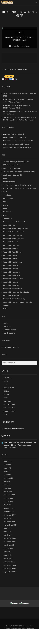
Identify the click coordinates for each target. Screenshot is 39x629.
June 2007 (7, 528)
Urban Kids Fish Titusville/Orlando (16, 292)
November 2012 (9, 495)
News (5, 215)
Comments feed (10, 330)
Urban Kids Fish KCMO (22, 148)
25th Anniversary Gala (11, 165)
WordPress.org (9, 333)
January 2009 (9, 512)
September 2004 (10, 572)
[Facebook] (16, 603)
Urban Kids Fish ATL (10, 249)
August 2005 (8, 548)
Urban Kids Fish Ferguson (12, 262)
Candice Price (21, 137)
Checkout (7, 195)
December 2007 (10, 522)
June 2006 (7, 532)
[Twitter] (25, 603)
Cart (5, 192)
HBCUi (5, 202)
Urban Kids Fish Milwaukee (13, 279)
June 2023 (7, 461)
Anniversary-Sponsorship (13, 175)
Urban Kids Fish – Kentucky (13, 239)
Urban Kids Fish (9, 225)
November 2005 (10, 542)
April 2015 (7, 488)
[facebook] (15, 622)
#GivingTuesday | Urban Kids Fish (16, 162)
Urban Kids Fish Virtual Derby (14, 299)
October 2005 (9, 545)
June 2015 (7, 485)
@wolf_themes (10, 447)
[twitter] (19, 622)
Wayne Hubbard (17, 134)
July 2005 (7, 552)
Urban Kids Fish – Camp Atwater (15, 229)
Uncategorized (9, 404)
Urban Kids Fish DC (26, 141)
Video (6, 414)
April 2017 (7, 465)
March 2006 (8, 535)
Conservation (9, 388)
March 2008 (8, 518)
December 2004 (10, 565)
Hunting (6, 394)
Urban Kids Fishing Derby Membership (17, 302)
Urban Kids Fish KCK (10, 265)
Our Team (7, 401)
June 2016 (7, 468)
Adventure (7, 378)
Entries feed (8, 326)
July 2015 (7, 482)
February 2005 (9, 562)
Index (5, 208)
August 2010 (8, 498)
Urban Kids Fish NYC (10, 282)
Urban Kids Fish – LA (10, 242)
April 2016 (7, 475)
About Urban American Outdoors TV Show (19, 172)
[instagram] (24, 622)
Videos (6, 306)
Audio (6, 381)
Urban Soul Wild (9, 411)
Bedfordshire (8, 137)
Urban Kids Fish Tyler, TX (12, 296)
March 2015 (8, 492)
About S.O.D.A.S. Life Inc (12, 168)
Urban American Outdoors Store (15, 222)
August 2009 (8, 502)
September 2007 (10, 525)
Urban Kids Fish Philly (11, 285)
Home (5, 205)
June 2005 (7, 555)
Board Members (9, 182)
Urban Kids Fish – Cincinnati (13, 232)
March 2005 (8, 558)
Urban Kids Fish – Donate (12, 235)
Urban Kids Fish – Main (11, 245)
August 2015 (8, 478)
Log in (6, 323)
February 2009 (9, 508)
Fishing (6, 391)
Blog (5, 178)
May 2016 (7, 471)
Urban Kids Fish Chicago (12, 252)
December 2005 (10, 538)
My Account (7, 212)
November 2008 (10, 515)
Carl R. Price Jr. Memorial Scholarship (17, 185)
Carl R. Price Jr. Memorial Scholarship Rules (19, 188)
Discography (8, 198)
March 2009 (8, 505)
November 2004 (10, 569)
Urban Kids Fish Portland (12, 289)
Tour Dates (7, 219)
